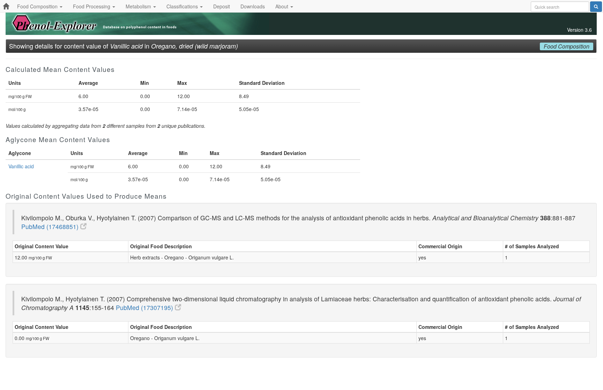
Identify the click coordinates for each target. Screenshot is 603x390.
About (282, 6)
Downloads (252, 6)
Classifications (182, 6)
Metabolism (139, 6)
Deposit (221, 6)
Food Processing (92, 6)
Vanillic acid (21, 166)
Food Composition (38, 6)
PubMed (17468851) (50, 226)
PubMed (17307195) (145, 307)
